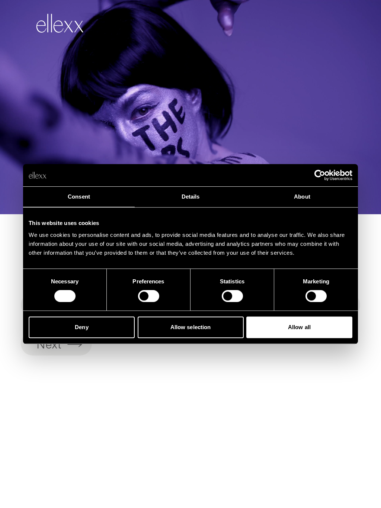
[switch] (148, 296)
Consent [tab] (79, 196)
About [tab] (302, 196)
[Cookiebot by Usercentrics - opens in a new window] (319, 175)
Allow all (299, 327)
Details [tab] (191, 196)
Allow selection (190, 327)
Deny (81, 327)
